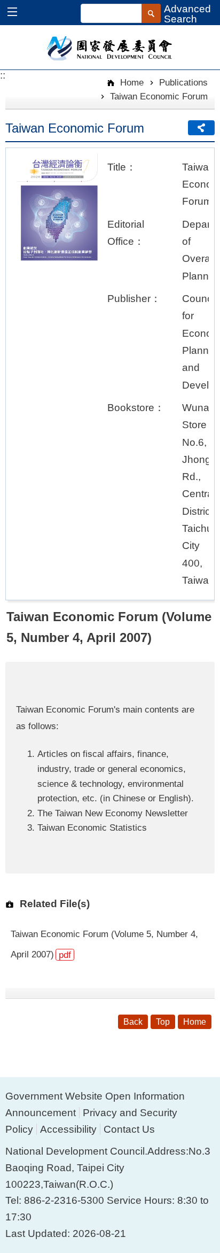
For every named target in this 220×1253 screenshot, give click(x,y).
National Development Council (110, 47)
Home (130, 82)
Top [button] (163, 1021)
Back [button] (133, 1021)
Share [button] (201, 127)
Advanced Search (187, 14)
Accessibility (68, 1129)
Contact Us (129, 1129)
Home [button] (194, 1021)
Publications (183, 82)
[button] (17, 13)
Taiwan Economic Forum (159, 96)
